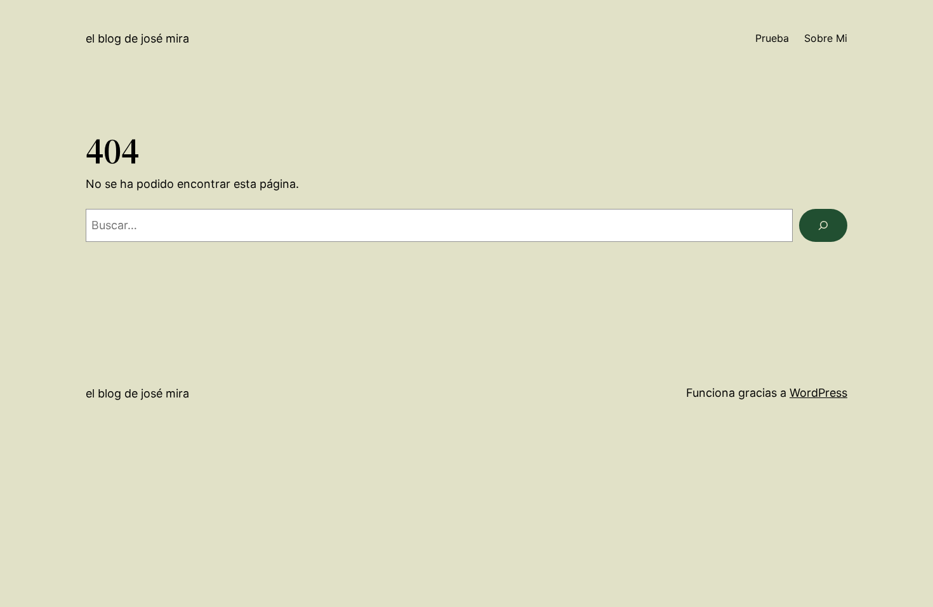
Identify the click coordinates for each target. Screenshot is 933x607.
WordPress (818, 392)
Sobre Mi (825, 38)
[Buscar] (823, 225)
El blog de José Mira (137, 38)
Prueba (772, 38)
